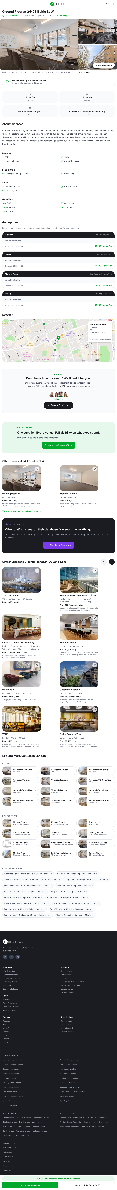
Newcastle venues (23, 1131)
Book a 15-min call (60, 405)
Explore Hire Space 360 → (58, 445)
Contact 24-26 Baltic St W (87, 1185)
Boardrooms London (67, 1083)
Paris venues (7, 1152)
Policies (6, 1042)
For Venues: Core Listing (70, 985)
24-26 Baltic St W (13, 15)
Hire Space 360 (9, 971)
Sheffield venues (22, 1136)
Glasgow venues (9, 1126)
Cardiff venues (8, 1131)
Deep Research (67, 971)
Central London (36, 72)
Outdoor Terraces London (12, 1105)
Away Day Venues (9, 1078)
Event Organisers (10, 1003)
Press (5, 1035)
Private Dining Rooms (11, 1074)
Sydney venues (8, 1170)
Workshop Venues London (70, 1101)
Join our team (66, 1021)
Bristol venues (24, 1122)
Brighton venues (39, 1126)
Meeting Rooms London (69, 1078)
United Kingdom (9, 72)
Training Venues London (12, 1083)
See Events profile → (104, 254)
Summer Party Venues (11, 1069)
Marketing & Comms (11, 1010)
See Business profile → (103, 235)
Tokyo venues (8, 1161)
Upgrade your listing (69, 1028)
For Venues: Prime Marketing (72, 982)
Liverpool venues (24, 1126)
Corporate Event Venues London (72, 1087)
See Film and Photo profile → (101, 274)
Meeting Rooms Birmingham (93, 1126)
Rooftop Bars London (68, 1074)
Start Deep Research (60, 545)
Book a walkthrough (11, 989)
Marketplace (66, 975)
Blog (4, 1024)
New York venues (9, 1148)
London (23, 72)
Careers (6, 1032)
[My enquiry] (112, 4)
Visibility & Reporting (11, 982)
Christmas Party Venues (69, 1064)
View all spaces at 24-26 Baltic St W (20, 511)
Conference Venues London (13, 1060)
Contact (6, 1039)
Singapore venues (9, 1166)
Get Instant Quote (31, 1185)
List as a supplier (67, 992)
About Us (6, 1021)
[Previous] (104, 562)
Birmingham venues (41, 1117)
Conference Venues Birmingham (96, 1122)
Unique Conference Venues (13, 1064)
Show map (62, 15)
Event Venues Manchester (96, 1117)
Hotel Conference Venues (69, 1060)
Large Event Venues (67, 1096)
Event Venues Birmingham (70, 1126)
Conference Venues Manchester (72, 1117)
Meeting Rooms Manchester (70, 1122)
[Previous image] (6, 478)
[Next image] (37, 478)
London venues (9, 1117)
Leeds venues (37, 1122)
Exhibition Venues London (13, 1096)
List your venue (67, 989)
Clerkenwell (51, 72)
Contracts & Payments (12, 978)
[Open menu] (5, 4)
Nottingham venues (39, 1131)
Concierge (65, 978)
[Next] (112, 562)
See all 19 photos (105, 65)
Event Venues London (11, 1087)
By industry (7, 985)
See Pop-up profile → (104, 294)
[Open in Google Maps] (58, 340)
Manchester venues (24, 1117)
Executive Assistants (11, 1007)
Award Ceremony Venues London (72, 1092)
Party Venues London (68, 1069)
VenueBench (8, 1028)
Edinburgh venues (10, 1122)
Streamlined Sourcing (11, 975)
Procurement (8, 999)
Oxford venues (8, 1136)
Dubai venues (8, 1157)
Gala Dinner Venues (10, 1092)
